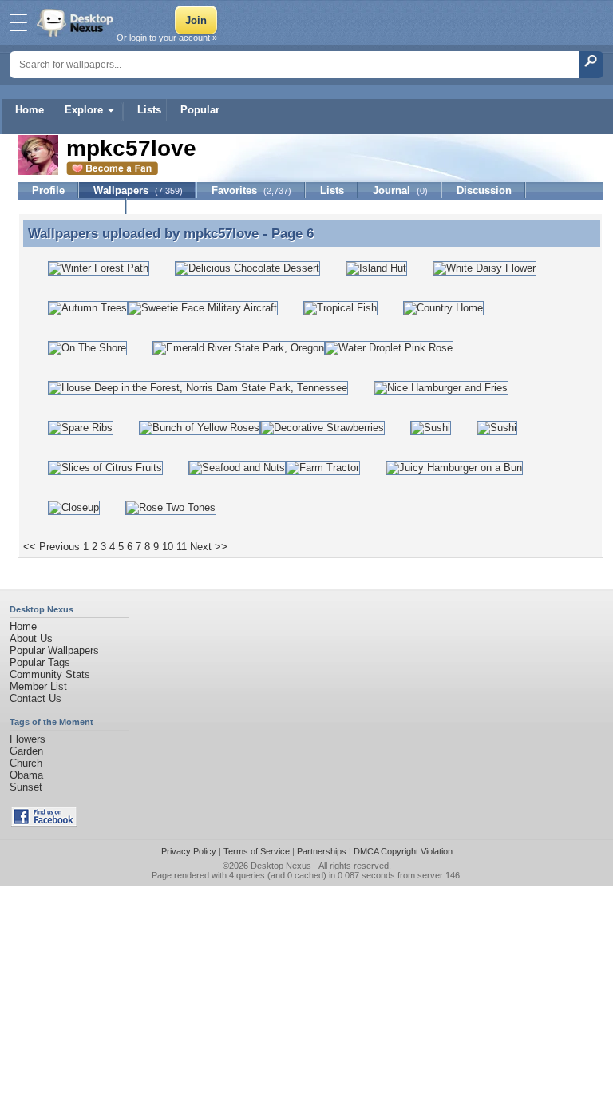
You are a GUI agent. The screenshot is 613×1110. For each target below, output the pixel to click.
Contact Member (72, 206)
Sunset (26, 787)
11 (181, 547)
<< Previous (51, 547)
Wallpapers (138, 190)
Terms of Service (256, 851)
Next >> (208, 547)
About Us (31, 638)
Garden (26, 751)
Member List (38, 686)
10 (167, 547)
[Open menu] (18, 22)
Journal (400, 190)
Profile (48, 190)
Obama (26, 775)
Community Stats (50, 674)
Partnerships (321, 851)
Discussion (484, 190)
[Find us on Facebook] (44, 823)
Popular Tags (40, 662)
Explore (84, 110)
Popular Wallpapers (54, 650)
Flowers (27, 739)
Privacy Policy (188, 851)
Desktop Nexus (281, 865)
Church (26, 763)
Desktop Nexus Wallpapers (77, 22)
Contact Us (35, 698)
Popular (199, 110)
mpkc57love (221, 233)
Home (29, 110)
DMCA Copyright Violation (403, 851)
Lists (149, 110)
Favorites (251, 190)
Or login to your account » (167, 37)
